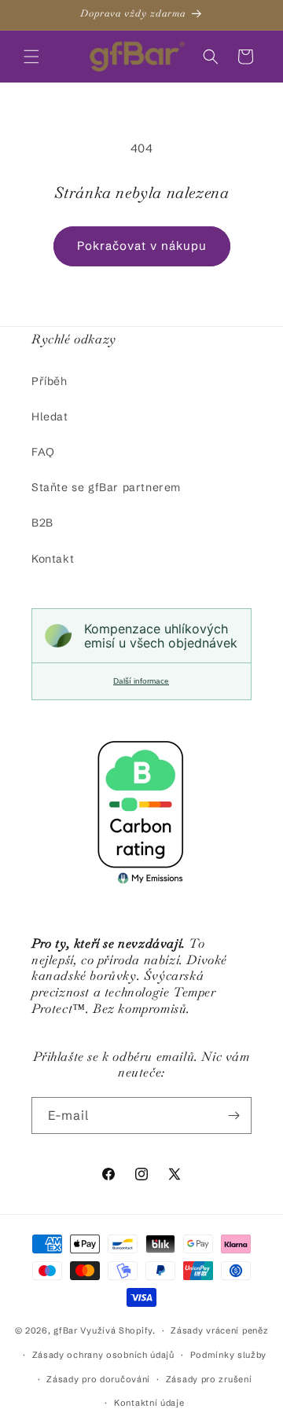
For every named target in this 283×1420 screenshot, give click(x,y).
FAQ (43, 452)
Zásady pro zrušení (209, 1379)
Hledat (49, 416)
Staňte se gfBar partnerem (106, 487)
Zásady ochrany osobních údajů (103, 1354)
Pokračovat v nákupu (142, 245)
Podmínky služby (228, 1354)
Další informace (141, 681)
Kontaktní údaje (149, 1402)
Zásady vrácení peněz (219, 1330)
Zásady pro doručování (98, 1379)
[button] (31, 56)
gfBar (65, 1330)
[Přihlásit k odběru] (233, 1115)
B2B (42, 523)
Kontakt (52, 559)
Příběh (49, 381)
